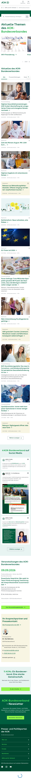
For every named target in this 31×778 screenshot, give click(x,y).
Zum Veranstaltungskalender (14, 607)
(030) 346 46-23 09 (9, 653)
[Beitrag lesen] (15, 499)
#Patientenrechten (6, 525)
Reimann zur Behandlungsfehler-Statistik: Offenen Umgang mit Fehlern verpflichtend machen (15, 188)
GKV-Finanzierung (8, 55)
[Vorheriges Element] (22, 62)
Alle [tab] (4, 77)
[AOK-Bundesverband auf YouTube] (11, 766)
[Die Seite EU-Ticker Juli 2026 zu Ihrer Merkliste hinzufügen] (29, 248)
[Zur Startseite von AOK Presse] (1, 7)
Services (4, 744)
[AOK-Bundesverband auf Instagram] (6, 766)
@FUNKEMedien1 (15, 463)
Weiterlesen (5, 468)
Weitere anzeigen (14, 438)
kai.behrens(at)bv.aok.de (11, 650)
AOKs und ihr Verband (10, 7)
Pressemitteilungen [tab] (14, 77)
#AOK (23, 463)
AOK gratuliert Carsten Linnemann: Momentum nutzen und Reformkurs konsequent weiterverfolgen (15, 334)
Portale (4, 749)
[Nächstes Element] (29, 62)
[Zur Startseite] (5, 2)
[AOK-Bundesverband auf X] (2, 766)
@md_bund (11, 522)
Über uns (4, 739)
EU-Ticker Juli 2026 (8, 250)
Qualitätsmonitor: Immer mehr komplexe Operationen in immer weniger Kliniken (14, 409)
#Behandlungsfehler (20, 522)
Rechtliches (5, 753)
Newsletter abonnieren (15, 717)
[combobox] (15, 16)
